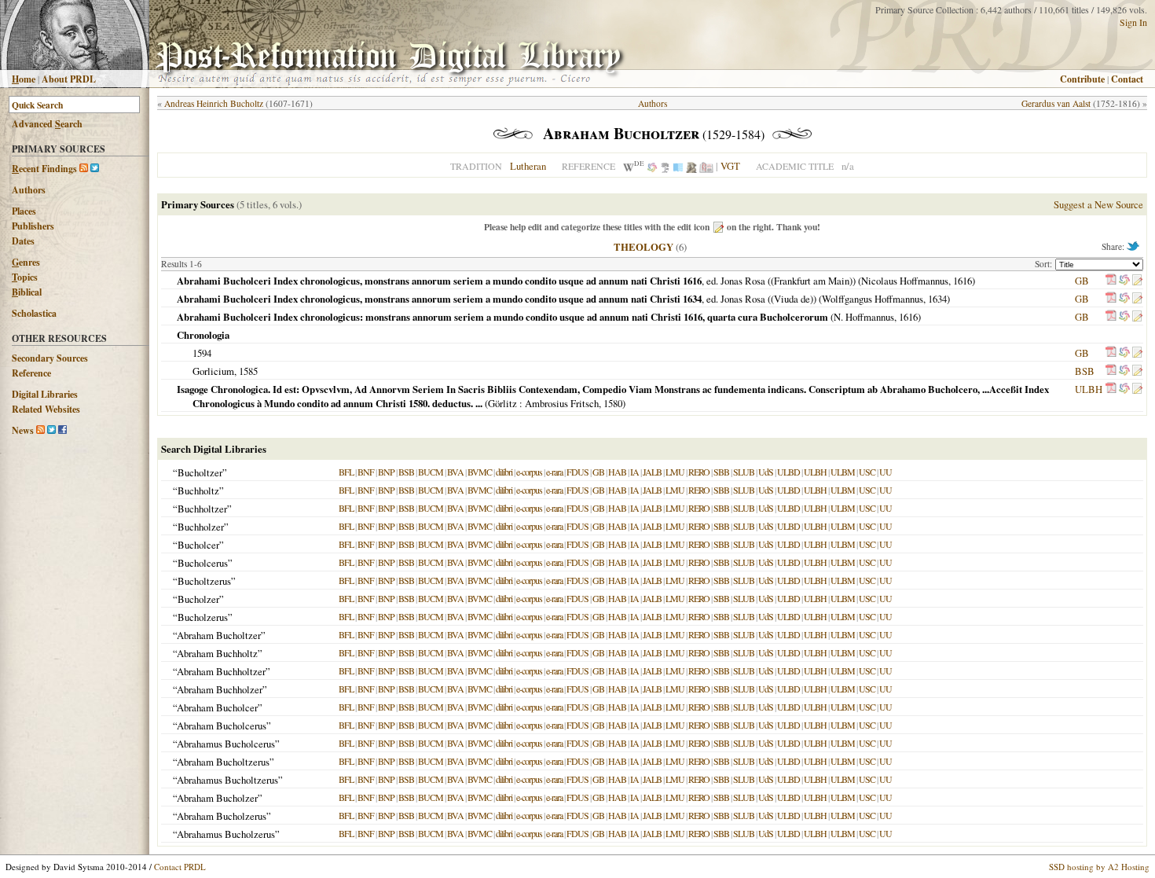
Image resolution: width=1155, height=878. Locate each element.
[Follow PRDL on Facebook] (62, 430)
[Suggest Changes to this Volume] (1137, 281)
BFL (346, 471)
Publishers (33, 226)
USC (867, 471)
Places (24, 211)
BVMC (480, 471)
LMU (675, 471)
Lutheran (528, 166)
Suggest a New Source (1098, 204)
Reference (31, 373)
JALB (652, 471)
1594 (201, 353)
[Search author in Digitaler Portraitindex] (691, 166)
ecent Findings (44, 168)
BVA (455, 471)
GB (1082, 281)
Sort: (1045, 264)
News (23, 430)
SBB (721, 471)
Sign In (1133, 22)
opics (25, 277)
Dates (23, 241)
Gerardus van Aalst (1056, 103)
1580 (612, 403)
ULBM (842, 471)
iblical (27, 292)
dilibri (504, 471)
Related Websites (46, 409)
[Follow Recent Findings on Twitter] (94, 168)
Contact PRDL (180, 866)
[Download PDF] (1111, 281)
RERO (699, 471)
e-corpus (529, 471)
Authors (29, 190)
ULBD (788, 471)
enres (26, 262)
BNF (366, 471)
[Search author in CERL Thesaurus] (665, 166)
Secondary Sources (50, 358)
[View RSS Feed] (83, 168)
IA (634, 471)
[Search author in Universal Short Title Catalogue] (706, 166)
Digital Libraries (45, 394)
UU (885, 471)
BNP (386, 471)
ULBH (1088, 389)
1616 (962, 281)
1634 (937, 299)
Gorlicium (213, 371)
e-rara (554, 471)
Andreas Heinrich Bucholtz (213, 103)
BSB (1084, 371)
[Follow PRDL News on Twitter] (51, 430)
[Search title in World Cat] (1124, 281)
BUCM (430, 471)
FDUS (577, 471)
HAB (617, 471)
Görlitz (502, 403)
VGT (730, 166)
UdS (765, 471)
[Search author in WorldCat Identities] (652, 166)
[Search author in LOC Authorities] (678, 166)
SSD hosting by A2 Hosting (1099, 866)
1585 (248, 371)
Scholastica (34, 313)
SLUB (743, 471)
